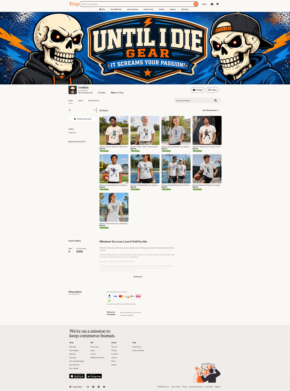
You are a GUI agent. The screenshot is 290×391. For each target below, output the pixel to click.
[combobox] (136, 4)
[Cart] (217, 4)
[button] (198, 90)
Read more (137, 277)
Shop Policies (93, 100)
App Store (77, 376)
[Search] (195, 4)
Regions (218, 387)
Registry (173, 9)
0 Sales (71, 129)
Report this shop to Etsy (76, 141)
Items (70, 100)
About (80, 100)
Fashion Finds (148, 9)
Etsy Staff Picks (116, 9)
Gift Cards (184, 9)
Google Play (94, 376)
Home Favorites (132, 9)
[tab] (82, 110)
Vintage (161, 9)
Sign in (204, 4)
